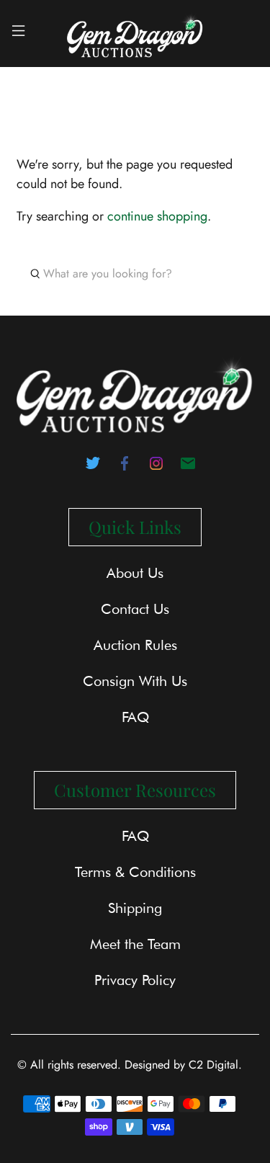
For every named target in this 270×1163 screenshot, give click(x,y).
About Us (135, 573)
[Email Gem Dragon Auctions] (188, 467)
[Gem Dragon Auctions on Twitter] (93, 467)
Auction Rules (135, 645)
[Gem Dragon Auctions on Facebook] (124, 467)
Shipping (135, 908)
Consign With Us (135, 681)
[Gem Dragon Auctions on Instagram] (156, 467)
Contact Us (135, 609)
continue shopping (157, 216)
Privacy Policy (135, 980)
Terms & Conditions (135, 872)
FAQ (135, 717)
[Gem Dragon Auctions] (135, 33)
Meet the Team (135, 944)
